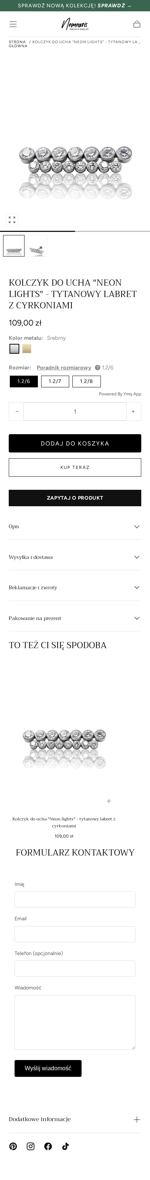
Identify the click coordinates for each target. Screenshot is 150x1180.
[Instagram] (31, 1146)
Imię (19, 884)
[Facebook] (48, 1146)
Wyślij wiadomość (48, 1068)
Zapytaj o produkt (75, 498)
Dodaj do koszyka (75, 443)
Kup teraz (75, 467)
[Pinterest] (13, 1146)
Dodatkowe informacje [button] (40, 1119)
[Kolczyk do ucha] (64, 735)
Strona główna (18, 44)
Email (21, 919)
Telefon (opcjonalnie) (39, 953)
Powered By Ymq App (120, 394)
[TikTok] (66, 1146)
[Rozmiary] (109, 801)
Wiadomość (28, 988)
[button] (13, 24)
